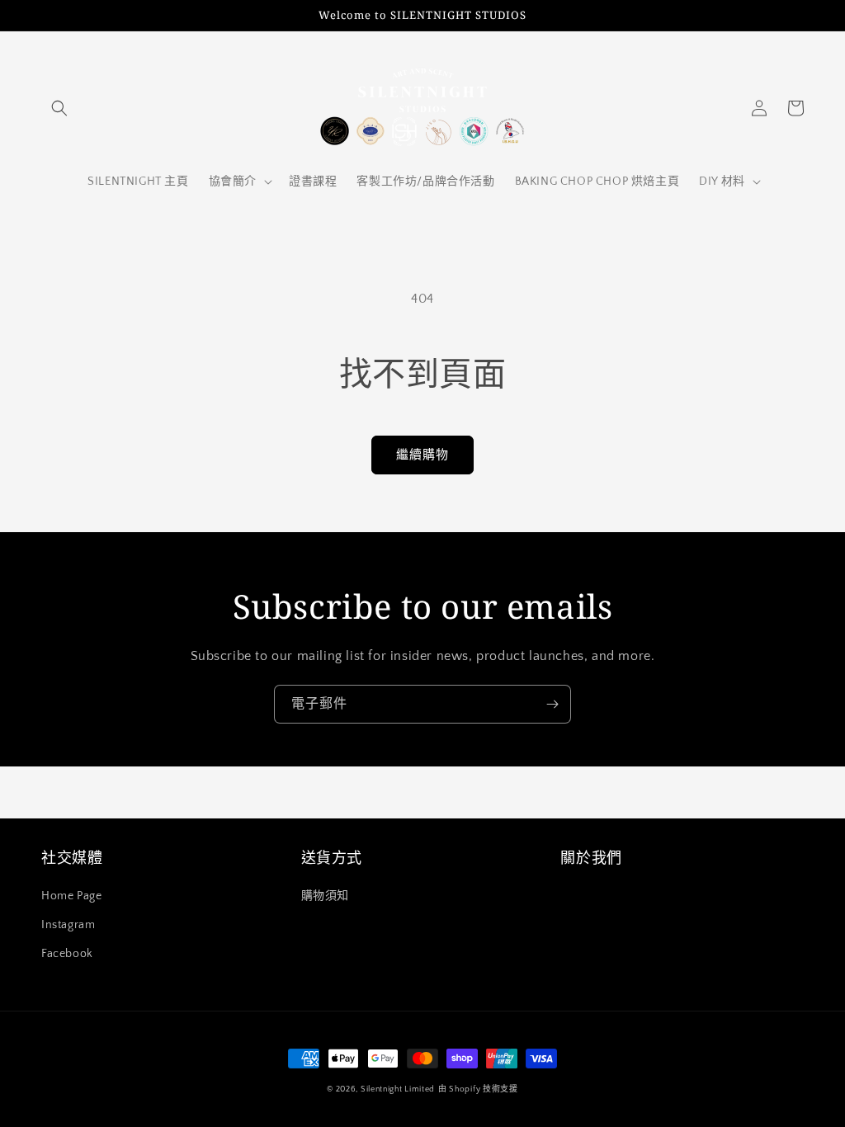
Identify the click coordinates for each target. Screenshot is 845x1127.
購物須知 (325, 896)
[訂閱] (552, 704)
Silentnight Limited (398, 1089)
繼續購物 (422, 455)
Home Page (71, 896)
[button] (59, 108)
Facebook (67, 953)
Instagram (68, 924)
